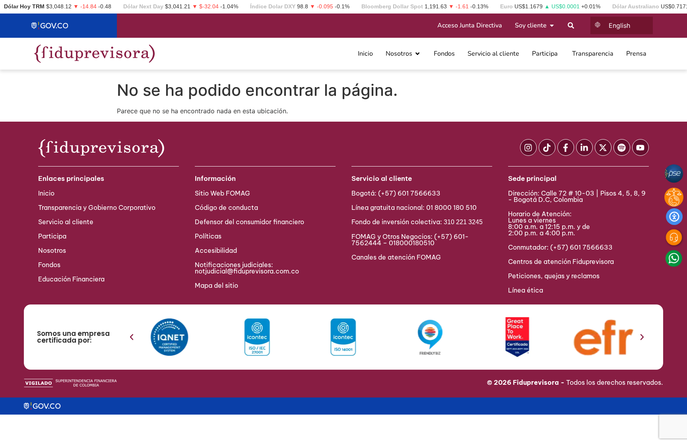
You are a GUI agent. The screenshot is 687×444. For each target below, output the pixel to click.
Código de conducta (226, 207)
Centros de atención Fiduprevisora (561, 262)
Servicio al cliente (65, 222)
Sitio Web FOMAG (222, 193)
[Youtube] (640, 147)
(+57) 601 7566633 (409, 193)
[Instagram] (528, 147)
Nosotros (52, 250)
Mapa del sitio (216, 285)
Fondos (49, 265)
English (619, 25)
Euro (506, 6)
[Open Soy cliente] (552, 25)
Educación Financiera (71, 279)
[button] (132, 337)
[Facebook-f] (565, 147)
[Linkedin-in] (584, 147)
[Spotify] (621, 147)
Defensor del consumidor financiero (249, 222)
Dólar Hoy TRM (24, 6)
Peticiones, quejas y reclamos (554, 276)
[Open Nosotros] (417, 53)
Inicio (46, 193)
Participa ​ (53, 236)
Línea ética (525, 290)
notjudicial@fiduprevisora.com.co (247, 271)
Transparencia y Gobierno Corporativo (96, 207)
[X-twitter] (603, 147)
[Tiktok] (547, 147)
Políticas (208, 236)
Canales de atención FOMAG (397, 257)
